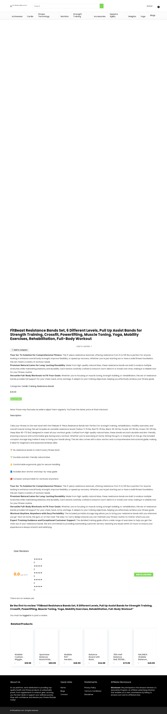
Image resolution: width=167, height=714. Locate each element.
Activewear (17, 16)
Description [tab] (15, 415)
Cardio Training (29, 386)
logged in (27, 615)
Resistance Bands (45, 386)
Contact (64, 694)
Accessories (100, 16)
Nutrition (65, 16)
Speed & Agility (114, 15)
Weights (132, 16)
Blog (62, 691)
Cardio (30, 16)
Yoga (143, 16)
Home (63, 687)
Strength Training (77, 15)
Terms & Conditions (92, 691)
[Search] (102, 6)
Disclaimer (88, 694)
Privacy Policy (90, 687)
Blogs (152, 15)
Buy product (16, 399)
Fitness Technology (44, 15)
